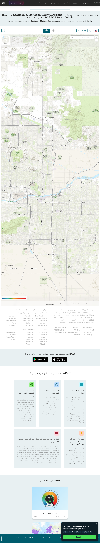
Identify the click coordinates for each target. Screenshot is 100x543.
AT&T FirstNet (59, 330)
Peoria (28, 339)
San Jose (27, 325)
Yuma (28, 344)
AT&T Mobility (87, 335)
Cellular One (59, 328)
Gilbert (42, 344)
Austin (14, 323)
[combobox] (93, 31)
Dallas (28, 323)
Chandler (42, 339)
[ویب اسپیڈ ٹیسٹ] (50, 498)
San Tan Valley (11, 332)
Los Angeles (40, 318)
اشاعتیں (66, 3)
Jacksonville (12, 318)
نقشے (75, 3)
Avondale (13, 335)
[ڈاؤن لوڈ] (59, 359)
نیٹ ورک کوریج (53, 31)
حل (59, 3)
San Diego (26, 321)
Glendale (42, 342)
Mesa (43, 337)
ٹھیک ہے (6, 538)
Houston (42, 323)
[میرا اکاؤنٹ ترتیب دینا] (3, 3)
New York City (40, 316)
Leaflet (3, 303)
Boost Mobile (59, 332)
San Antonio (26, 318)
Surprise (27, 342)
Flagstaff (13, 339)
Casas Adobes (11, 337)
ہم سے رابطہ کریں (74, 463)
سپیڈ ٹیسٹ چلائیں (16, 3)
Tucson (42, 335)
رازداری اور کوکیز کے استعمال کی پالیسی (60, 537)
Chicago (42, 321)
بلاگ (40, 3)
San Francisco (11, 321)
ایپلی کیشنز (85, 3)
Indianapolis (12, 316)
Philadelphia (40, 325)
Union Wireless (87, 332)
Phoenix (27, 316)
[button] (96, 37)
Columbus (12, 325)
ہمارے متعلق (50, 3)
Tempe (28, 332)
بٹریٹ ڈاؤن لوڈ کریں (46, 31)
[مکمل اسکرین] (3, 31)
